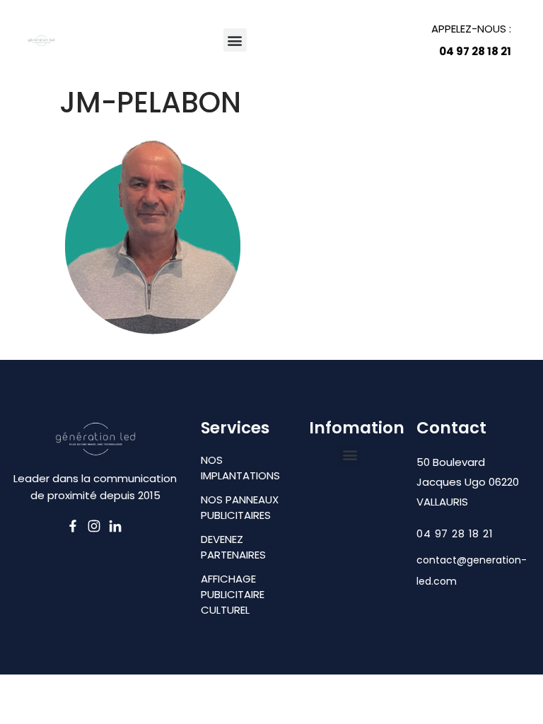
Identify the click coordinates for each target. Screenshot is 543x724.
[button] (235, 40)
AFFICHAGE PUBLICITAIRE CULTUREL (232, 594)
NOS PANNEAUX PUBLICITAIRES (240, 507)
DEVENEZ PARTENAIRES (233, 547)
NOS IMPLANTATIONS (240, 467)
